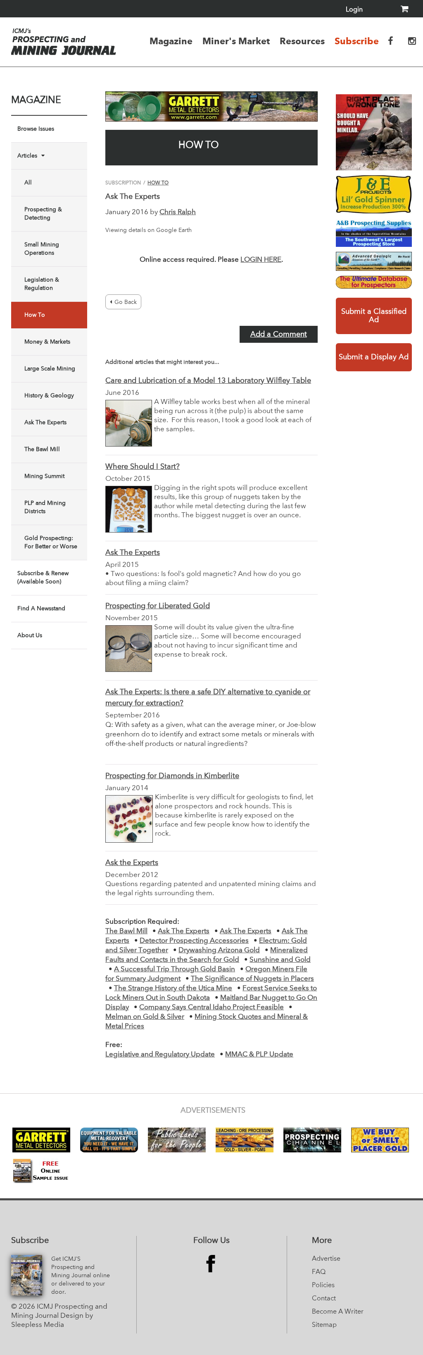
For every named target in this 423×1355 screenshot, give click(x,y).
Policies (323, 1285)
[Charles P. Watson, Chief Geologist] (374, 261)
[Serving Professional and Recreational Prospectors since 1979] (374, 232)
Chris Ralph (177, 212)
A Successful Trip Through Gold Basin (174, 969)
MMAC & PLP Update (259, 1054)
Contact (324, 1298)
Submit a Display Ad (374, 357)
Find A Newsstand (41, 609)
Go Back (125, 302)
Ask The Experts (45, 422)
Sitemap (324, 1325)
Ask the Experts (131, 863)
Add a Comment (278, 334)
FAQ (319, 1272)
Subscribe (357, 41)
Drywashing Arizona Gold (219, 950)
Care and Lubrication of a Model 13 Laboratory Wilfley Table (208, 381)
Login (354, 10)
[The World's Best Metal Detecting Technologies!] (374, 132)
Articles (27, 156)
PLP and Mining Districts (45, 507)
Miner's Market (236, 41)
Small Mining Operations (41, 249)
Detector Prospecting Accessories (194, 940)
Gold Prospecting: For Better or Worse (50, 542)
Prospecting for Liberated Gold (157, 606)
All (28, 183)
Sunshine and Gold (280, 959)
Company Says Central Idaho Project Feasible (211, 1007)
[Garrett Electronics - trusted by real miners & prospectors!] (211, 106)
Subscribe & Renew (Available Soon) (43, 578)
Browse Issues (35, 129)
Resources (302, 41)
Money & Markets (47, 342)
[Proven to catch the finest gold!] (374, 194)
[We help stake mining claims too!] (374, 282)
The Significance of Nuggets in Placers (252, 978)
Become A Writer (338, 1312)
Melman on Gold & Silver (144, 1016)
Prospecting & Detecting (43, 214)
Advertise (326, 1259)
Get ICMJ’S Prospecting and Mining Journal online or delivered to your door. (80, 1275)
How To (34, 315)
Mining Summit (44, 476)
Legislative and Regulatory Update (160, 1054)
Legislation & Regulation (41, 284)
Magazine (171, 41)
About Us (29, 635)
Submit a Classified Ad (373, 316)
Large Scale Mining (49, 369)
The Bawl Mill (42, 449)
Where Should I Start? (142, 467)
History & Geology (49, 396)
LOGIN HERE (260, 259)
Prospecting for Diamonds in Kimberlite (172, 776)
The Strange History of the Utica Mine (173, 988)
